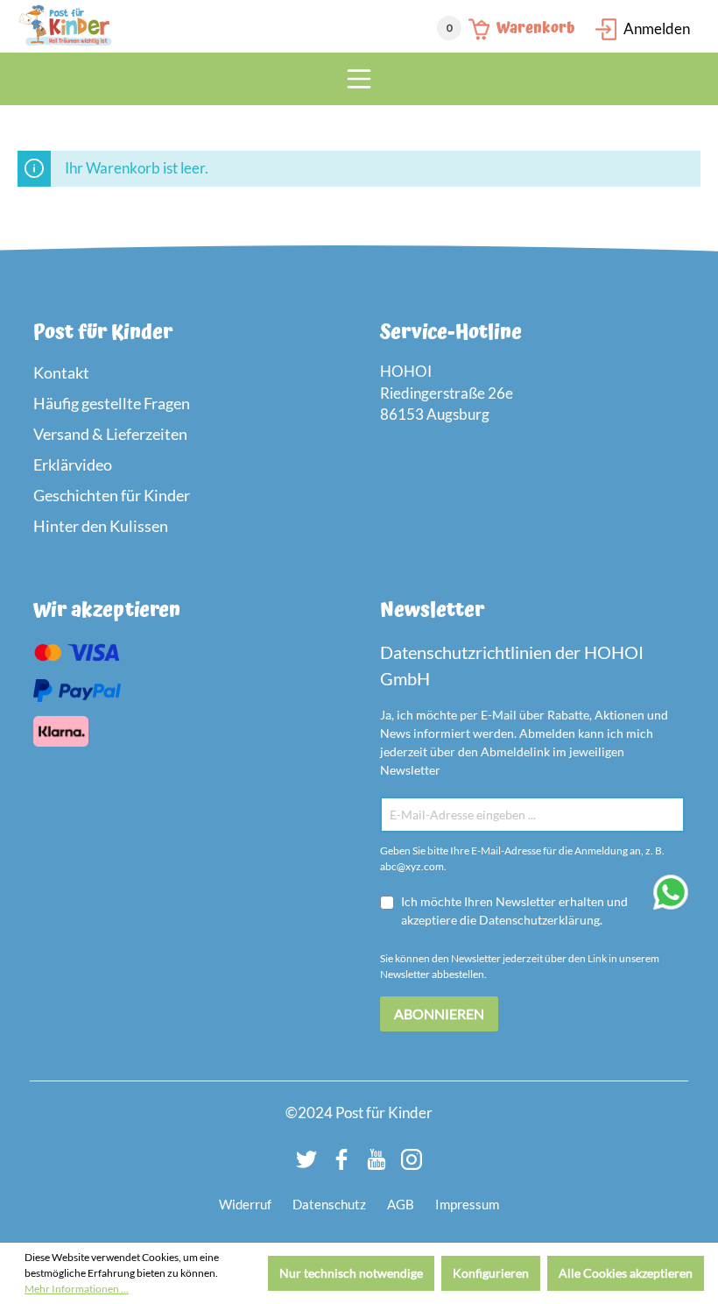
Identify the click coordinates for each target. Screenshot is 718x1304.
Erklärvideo (72, 464)
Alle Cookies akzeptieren (626, 1272)
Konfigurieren (491, 1272)
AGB (400, 1204)
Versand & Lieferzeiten (110, 433)
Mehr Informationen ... (77, 1288)
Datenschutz (329, 1204)
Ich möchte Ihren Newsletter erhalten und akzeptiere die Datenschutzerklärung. (514, 910)
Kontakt (61, 372)
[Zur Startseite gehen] (65, 26)
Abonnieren (439, 1013)
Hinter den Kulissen (100, 525)
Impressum (467, 1204)
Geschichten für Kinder (111, 495)
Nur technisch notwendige (351, 1272)
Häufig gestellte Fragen (111, 403)
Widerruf (245, 1204)
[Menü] (359, 79)
